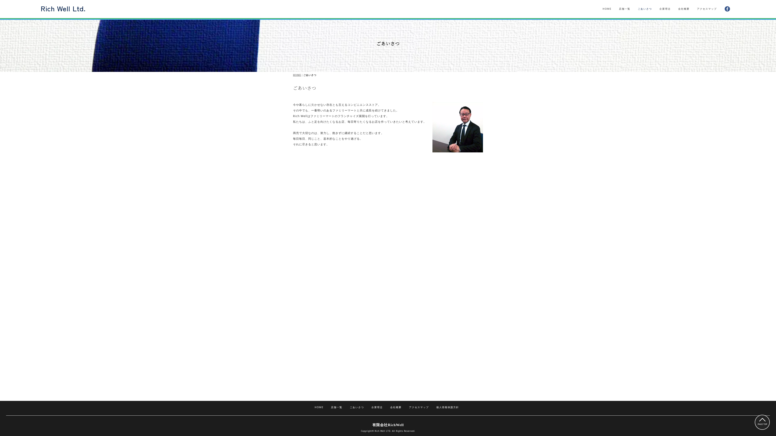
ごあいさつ (645, 8)
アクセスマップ (707, 8)
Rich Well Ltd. (63, 8)
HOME (607, 8)
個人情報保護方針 (447, 407)
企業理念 (665, 8)
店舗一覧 (624, 8)
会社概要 (684, 8)
